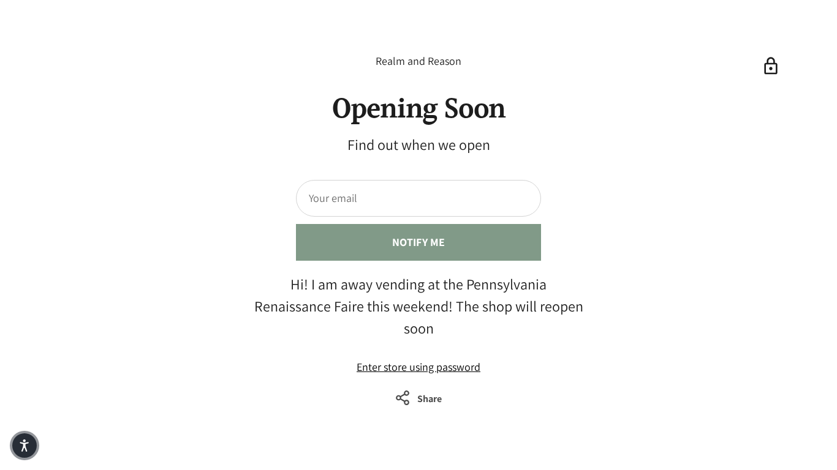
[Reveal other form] (770, 66)
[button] (24, 445)
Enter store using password (418, 367)
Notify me (418, 242)
